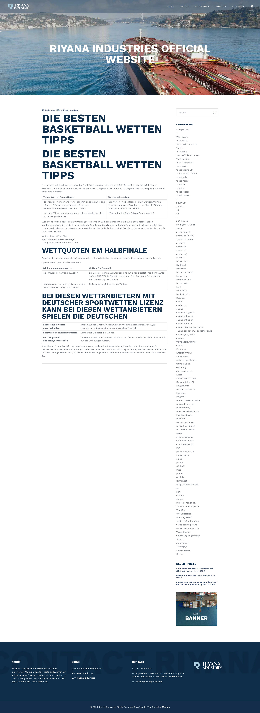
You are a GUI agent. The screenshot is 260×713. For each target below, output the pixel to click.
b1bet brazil (182, 261)
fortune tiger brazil (186, 360)
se (177, 488)
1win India (181, 151)
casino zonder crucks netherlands (194, 331)
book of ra (181, 290)
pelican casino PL (185, 451)
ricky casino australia (187, 484)
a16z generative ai (185, 224)
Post (178, 470)
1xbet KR (180, 184)
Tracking (180, 510)
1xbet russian (183, 195)
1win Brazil (182, 140)
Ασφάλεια (180, 539)
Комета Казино (183, 550)
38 (177, 213)
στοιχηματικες (182, 543)
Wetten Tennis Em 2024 (54, 236)
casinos (180, 338)
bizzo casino (182, 283)
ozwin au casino (184, 444)
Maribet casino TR (185, 389)
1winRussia (182, 166)
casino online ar (184, 320)
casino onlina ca (184, 316)
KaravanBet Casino (186, 378)
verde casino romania (187, 528)
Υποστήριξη (181, 546)
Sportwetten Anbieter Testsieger (58, 239)
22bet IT (180, 206)
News (179, 433)
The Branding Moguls (158, 707)
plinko (179, 462)
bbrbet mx (181, 276)
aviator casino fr (184, 239)
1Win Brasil (182, 137)
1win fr (179, 148)
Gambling (181, 367)
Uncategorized (183, 517)
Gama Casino (183, 363)
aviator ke (181, 246)
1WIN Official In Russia (188, 155)
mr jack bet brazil (185, 426)
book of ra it (182, 294)
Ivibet (179, 374)
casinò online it (184, 323)
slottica (180, 495)
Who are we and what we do (87, 668)
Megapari (181, 396)
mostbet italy (183, 407)
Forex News (182, 356)
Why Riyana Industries (83, 678)
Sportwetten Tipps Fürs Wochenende (61, 262)
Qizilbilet (180, 477)
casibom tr (182, 305)
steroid (179, 499)
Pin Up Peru (182, 455)
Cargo (179, 301)
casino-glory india (185, 334)
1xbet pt (180, 188)
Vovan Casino (183, 532)
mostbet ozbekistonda (187, 411)
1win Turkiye (182, 159)
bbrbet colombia (185, 272)
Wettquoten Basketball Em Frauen (60, 242)
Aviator (179, 228)
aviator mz (181, 250)
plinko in (180, 466)
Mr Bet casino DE (185, 422)
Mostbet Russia (184, 415)
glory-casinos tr (184, 371)
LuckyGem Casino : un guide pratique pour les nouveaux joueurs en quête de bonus (196, 583)
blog (178, 287)
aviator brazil (183, 232)
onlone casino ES (185, 440)
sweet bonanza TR (186, 502)
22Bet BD (181, 202)
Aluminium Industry (82, 673)
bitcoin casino (183, 279)
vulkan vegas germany (188, 535)
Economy (181, 349)
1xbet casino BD (184, 170)
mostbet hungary (185, 404)
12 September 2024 (51, 110)
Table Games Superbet (188, 506)
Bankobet (181, 265)
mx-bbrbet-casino (185, 429)
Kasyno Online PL (185, 382)
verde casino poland (186, 524)
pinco (179, 459)
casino (179, 309)
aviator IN (181, 243)
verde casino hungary (187, 521)
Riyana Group (105, 707)
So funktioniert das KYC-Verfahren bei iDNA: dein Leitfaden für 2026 (194, 569)
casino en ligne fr (185, 312)
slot (178, 492)
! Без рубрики (182, 129)
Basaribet (181, 268)
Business (181, 298)
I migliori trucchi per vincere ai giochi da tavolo (195, 576)
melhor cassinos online (188, 400)
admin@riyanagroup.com (149, 681)
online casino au (184, 437)
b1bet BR (180, 257)
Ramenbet (181, 481)
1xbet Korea (182, 181)
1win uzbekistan (184, 162)
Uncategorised (183, 513)
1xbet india (182, 177)
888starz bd (182, 221)
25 (177, 210)
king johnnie (182, 385)
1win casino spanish (186, 144)
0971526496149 (144, 668)
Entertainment (183, 352)
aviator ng (181, 254)
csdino (179, 345)
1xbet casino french (186, 173)
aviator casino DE (185, 235)
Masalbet (181, 393)
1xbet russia (182, 192)
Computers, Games (186, 342)
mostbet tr (181, 418)
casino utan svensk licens (189, 327)
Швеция (180, 554)
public (179, 473)
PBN (178, 448)
